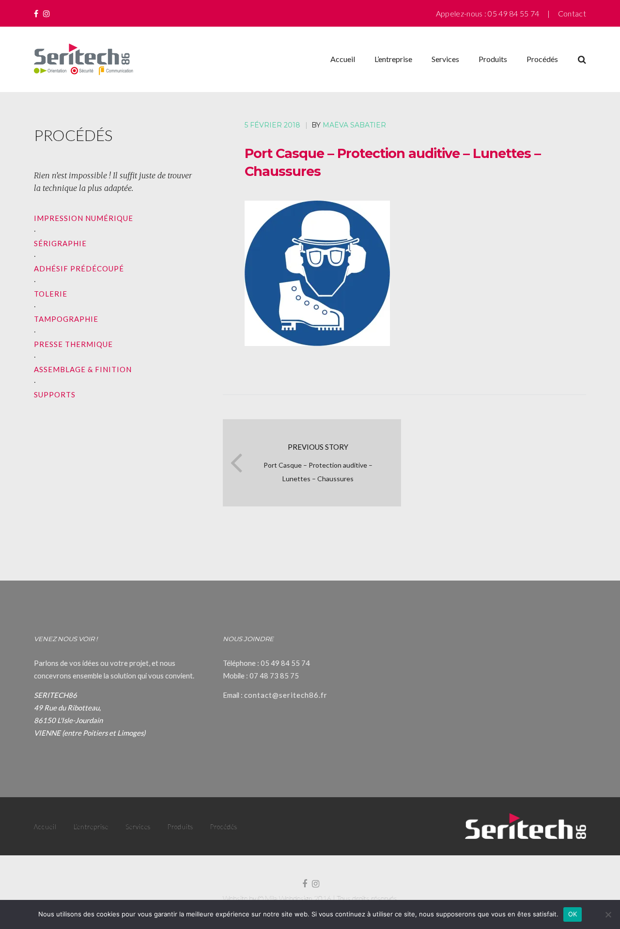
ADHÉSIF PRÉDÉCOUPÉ (79, 268)
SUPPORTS (55, 394)
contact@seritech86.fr (285, 695)
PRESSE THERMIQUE (73, 344)
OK (572, 914)
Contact (572, 13)
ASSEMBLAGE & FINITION (83, 369)
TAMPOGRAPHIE (66, 319)
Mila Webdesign (288, 898)
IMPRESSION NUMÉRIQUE (83, 218)
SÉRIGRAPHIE (60, 243)
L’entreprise (393, 58)
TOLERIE (50, 293)
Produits (493, 58)
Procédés (542, 58)
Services (445, 58)
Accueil (342, 58)
